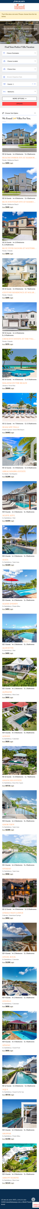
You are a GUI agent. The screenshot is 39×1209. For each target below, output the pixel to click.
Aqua (5, 1089)
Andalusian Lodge (12, 913)
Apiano (6, 1045)
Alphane (7, 692)
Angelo (6, 1001)
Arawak (6, 1134)
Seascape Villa (10, 427)
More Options (19, 98)
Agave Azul (8, 515)
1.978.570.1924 (21, 1200)
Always (6, 736)
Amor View (8, 825)
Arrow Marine (10, 1178)
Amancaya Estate (12, 780)
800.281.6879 (20, 1)
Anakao (6, 869)
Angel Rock (9, 957)
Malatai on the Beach (14, 383)
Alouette (8, 648)
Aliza (5, 560)
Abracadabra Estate (14, 471)
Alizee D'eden (10, 604)
